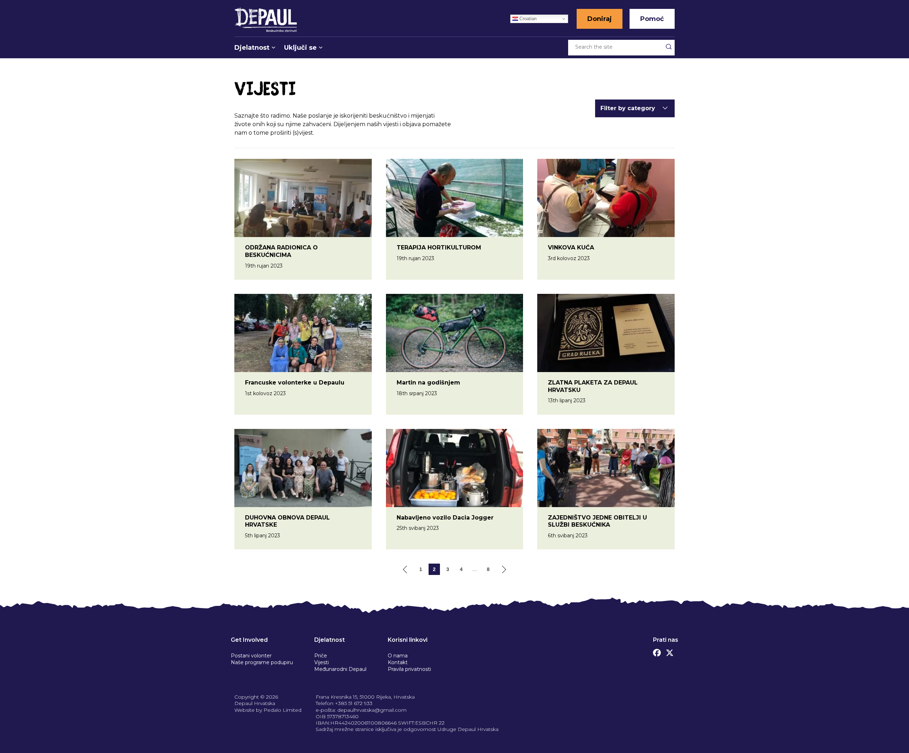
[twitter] (670, 651)
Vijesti (321, 662)
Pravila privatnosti (409, 669)
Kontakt (398, 662)
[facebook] (657, 651)
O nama (398, 655)
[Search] (669, 46)
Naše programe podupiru (262, 662)
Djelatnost (252, 48)
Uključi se (300, 48)
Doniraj (599, 19)
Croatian (527, 18)
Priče (320, 655)
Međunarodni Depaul (340, 669)
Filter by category (627, 108)
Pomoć (652, 19)
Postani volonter (251, 655)
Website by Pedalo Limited (267, 710)
